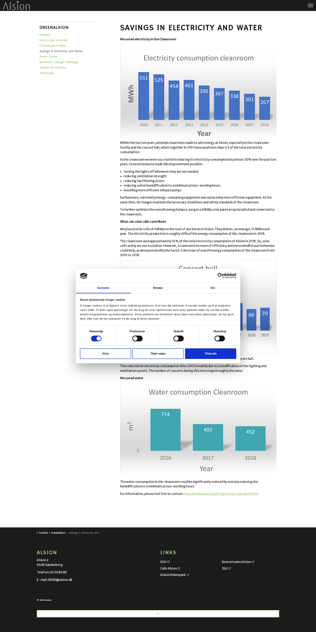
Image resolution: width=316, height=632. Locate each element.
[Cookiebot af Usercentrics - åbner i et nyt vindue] (220, 276)
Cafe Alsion (168, 568)
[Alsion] (16, 5)
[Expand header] (310, 5)
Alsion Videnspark (173, 575)
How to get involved (53, 40)
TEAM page (47, 73)
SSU (225, 568)
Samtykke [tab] (103, 287)
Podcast (45, 35)
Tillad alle (211, 353)
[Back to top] (158, 613)
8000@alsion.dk (60, 580)
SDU (163, 562)
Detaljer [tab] (158, 287)
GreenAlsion (54, 27)
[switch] (137, 338)
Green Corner (49, 57)
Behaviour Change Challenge (59, 62)
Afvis (105, 353)
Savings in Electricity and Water (61, 51)
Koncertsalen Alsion (236, 562)
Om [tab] (212, 287)
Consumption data (52, 46)
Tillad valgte (158, 353)
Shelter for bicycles (53, 68)
